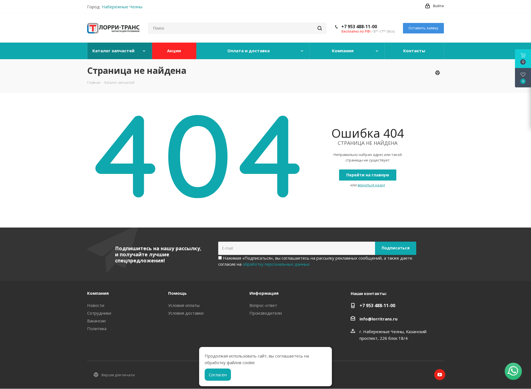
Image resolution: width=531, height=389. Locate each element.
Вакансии (96, 320)
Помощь (177, 293)
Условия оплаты (184, 305)
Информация (263, 293)
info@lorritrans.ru (378, 319)
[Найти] (319, 28)
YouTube (439, 374)
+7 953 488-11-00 (359, 27)
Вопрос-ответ (263, 305)
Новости (95, 305)
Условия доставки (186, 313)
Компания (98, 293)
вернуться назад (371, 185)
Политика (96, 328)
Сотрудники (99, 313)
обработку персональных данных (276, 264)
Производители (265, 313)
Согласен (218, 374)
